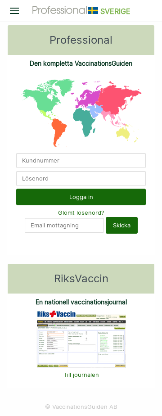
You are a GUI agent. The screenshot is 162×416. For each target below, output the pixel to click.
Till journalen (81, 374)
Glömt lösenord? (81, 212)
